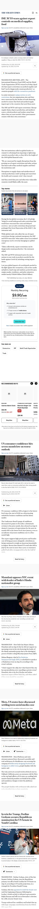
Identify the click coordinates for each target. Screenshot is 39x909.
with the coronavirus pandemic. (25, 91)
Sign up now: (5, 28)
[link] (10, 13)
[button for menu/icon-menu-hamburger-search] (36, 12)
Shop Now (9, 420)
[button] (33, 13)
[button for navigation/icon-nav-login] (33, 13)
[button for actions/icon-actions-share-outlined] (35, 66)
